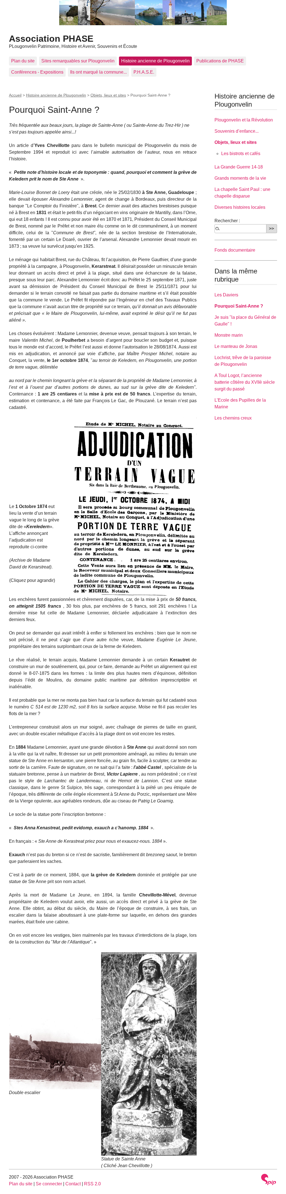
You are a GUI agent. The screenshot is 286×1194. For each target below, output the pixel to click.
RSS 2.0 (92, 1183)
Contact (73, 1183)
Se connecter (49, 1183)
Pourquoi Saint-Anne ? (238, 306)
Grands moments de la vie (240, 178)
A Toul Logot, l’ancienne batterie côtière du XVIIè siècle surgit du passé (244, 382)
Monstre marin (228, 335)
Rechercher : (227, 220)
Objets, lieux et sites (108, 95)
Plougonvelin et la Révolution (243, 120)
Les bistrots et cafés (240, 153)
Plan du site (23, 60)
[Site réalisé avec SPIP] (268, 1179)
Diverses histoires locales (239, 207)
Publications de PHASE (220, 60)
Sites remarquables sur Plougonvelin (78, 60)
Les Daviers (226, 294)
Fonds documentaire (234, 250)
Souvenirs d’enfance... (236, 131)
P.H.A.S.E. (144, 72)
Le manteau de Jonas (235, 346)
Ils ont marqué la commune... (98, 72)
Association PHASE (51, 39)
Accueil (15, 95)
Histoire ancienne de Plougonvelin (155, 60)
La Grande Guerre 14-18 (238, 167)
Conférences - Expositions (37, 72)
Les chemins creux (233, 418)
